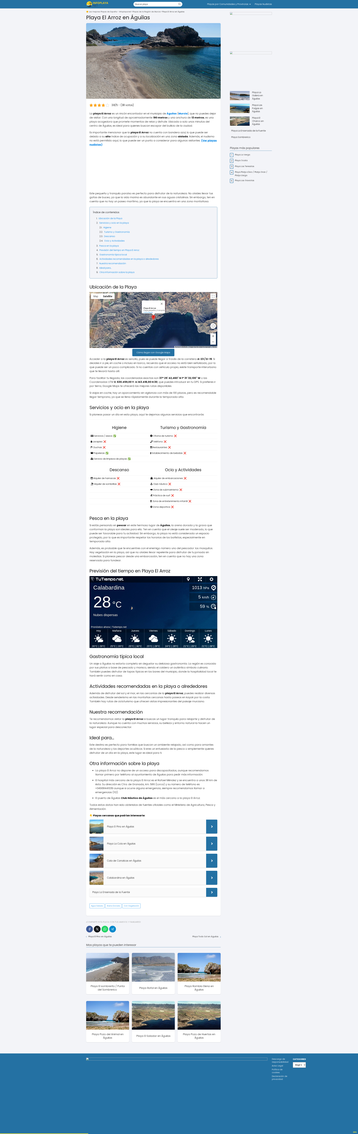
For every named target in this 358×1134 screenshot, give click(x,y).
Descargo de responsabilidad (280, 1060)
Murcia (183, 113)
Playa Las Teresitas (245, 166)
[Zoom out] (213, 342)
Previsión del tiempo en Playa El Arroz (119, 250)
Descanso (109, 236)
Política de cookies (277, 1071)
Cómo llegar (148, 312)
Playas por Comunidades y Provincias (227, 4)
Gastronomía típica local (113, 254)
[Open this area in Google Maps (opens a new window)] (94, 346)
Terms (214, 347)
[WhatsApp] (105, 929)
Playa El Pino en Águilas (100, 936)
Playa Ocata (241, 160)
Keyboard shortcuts (181, 347)
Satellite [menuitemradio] (107, 296)
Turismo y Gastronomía (117, 232)
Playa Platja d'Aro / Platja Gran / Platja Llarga (251, 173)
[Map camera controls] (213, 326)
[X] (97, 929)
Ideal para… (105, 268)
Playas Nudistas (263, 4)
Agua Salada (97, 905)
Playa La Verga (243, 154)
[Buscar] (179, 4)
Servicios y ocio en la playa (114, 222)
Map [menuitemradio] (95, 296)
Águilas (172, 113)
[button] (153, 317)
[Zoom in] (213, 336)
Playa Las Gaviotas (245, 180)
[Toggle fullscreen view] (213, 296)
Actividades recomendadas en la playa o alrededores (129, 259)
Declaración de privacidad (279, 1078)
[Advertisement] (153, 169)
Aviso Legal (277, 1065)
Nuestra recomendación (112, 263)
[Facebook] (89, 929)
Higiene (107, 227)
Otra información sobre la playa (116, 272)
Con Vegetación (131, 905)
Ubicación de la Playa (110, 218)
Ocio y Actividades (114, 240)
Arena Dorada (113, 905)
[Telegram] (112, 929)
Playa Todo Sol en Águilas (205, 936)
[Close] (161, 303)
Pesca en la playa (109, 245)
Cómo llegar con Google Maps (153, 352)
